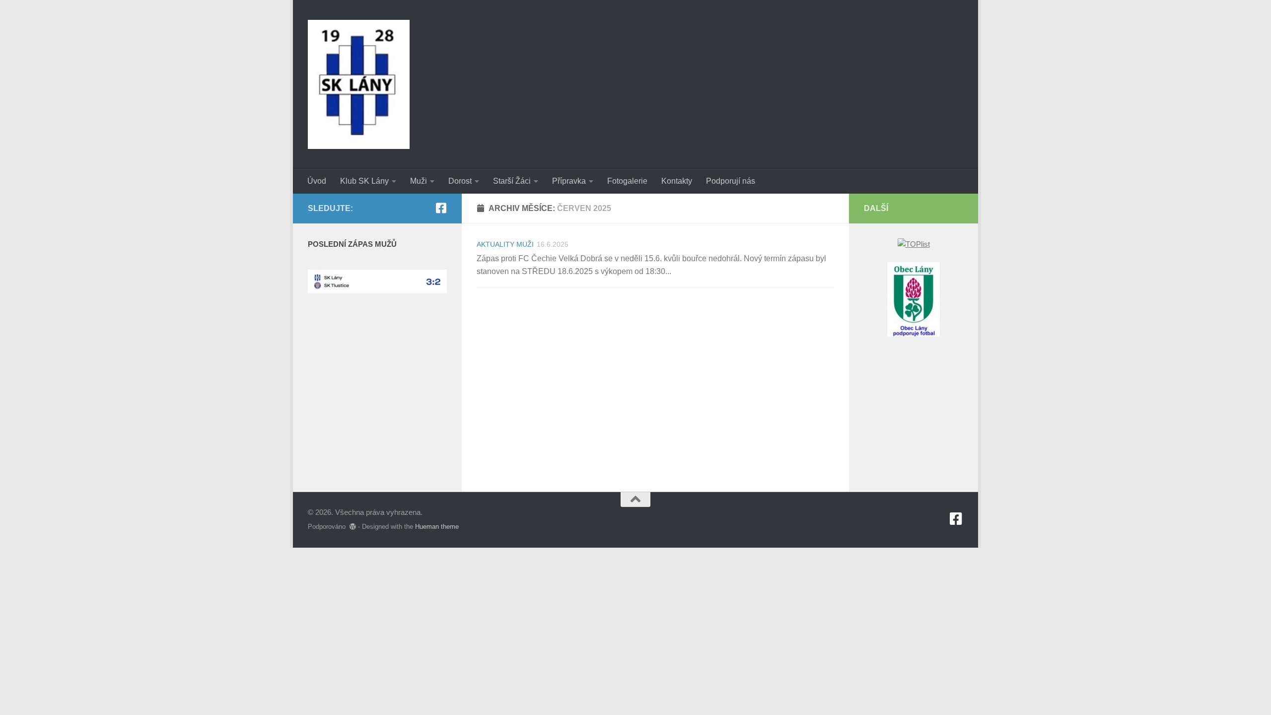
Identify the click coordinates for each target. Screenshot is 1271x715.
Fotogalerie (627, 181)
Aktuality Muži (505, 244)
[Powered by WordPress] (353, 526)
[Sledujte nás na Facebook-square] (441, 208)
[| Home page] (359, 84)
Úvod (316, 181)
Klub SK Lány (364, 181)
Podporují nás (730, 181)
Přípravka (569, 181)
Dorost (460, 181)
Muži (418, 181)
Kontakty (676, 181)
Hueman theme (437, 526)
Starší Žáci (512, 181)
